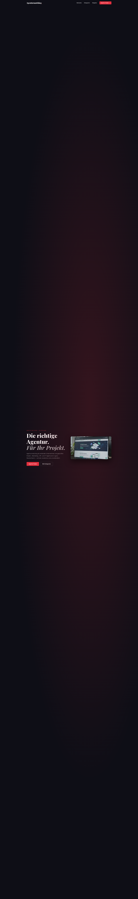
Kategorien (87, 2)
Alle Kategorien (46, 464)
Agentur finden (33, 464)
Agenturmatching (34, 3)
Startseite (79, 2)
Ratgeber (94, 2)
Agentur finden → (105, 2)
